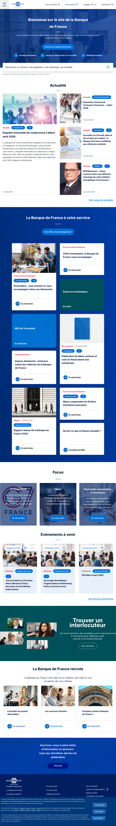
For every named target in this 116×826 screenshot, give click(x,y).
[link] (25, 55)
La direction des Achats (95, 796)
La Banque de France (14, 790)
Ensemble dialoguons (14, 786)
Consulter (67, 306)
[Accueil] (13, 781)
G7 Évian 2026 (51, 786)
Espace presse (91, 793)
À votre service (51, 790)
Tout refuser (99, 811)
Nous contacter (92, 786)
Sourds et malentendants (95, 789)
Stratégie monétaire (13, 794)
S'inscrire (58, 766)
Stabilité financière (53, 794)
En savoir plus (21, 343)
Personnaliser (98, 818)
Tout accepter (99, 805)
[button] (107, 4)
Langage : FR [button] (88, 4)
